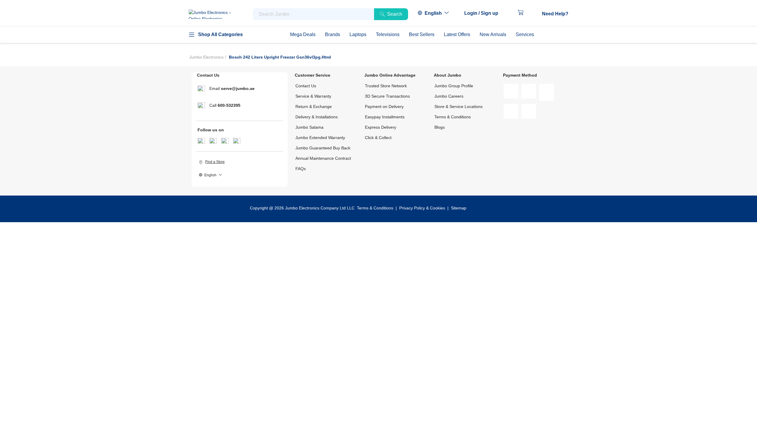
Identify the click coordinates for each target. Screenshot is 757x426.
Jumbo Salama (309, 127)
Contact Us (305, 85)
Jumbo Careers (448, 96)
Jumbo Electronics (206, 57)
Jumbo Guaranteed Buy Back (322, 148)
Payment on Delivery (384, 106)
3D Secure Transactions (387, 96)
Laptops (358, 34)
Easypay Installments (385, 116)
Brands (332, 34)
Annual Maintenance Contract (323, 158)
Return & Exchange (313, 106)
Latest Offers (457, 34)
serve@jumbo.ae (238, 88)
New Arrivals (493, 34)
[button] (484, 13)
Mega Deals (303, 34)
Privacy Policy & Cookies (422, 208)
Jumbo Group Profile (453, 85)
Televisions (387, 34)
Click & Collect (378, 137)
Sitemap (458, 208)
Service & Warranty (313, 96)
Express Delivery (380, 127)
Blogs (439, 127)
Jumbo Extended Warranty (320, 137)
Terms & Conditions (452, 116)
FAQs (300, 168)
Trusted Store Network (386, 85)
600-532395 (229, 105)
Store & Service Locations (458, 106)
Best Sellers (421, 34)
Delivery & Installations (316, 116)
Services (525, 34)
